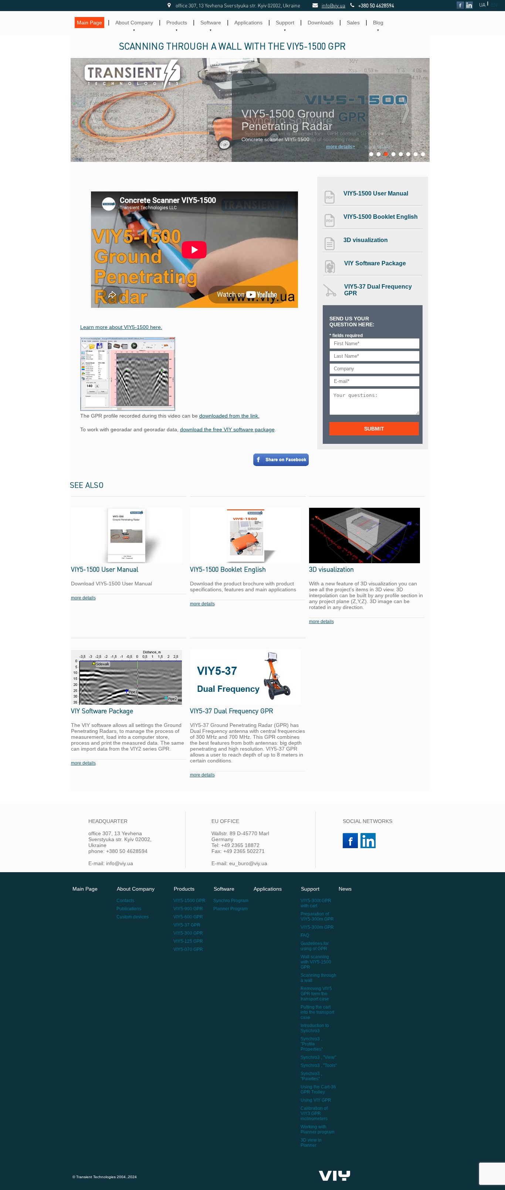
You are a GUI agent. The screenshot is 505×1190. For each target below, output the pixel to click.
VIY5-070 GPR (188, 949)
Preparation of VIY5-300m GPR (317, 916)
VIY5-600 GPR (188, 916)
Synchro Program (230, 900)
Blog (378, 23)
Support (285, 23)
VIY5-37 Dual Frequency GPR (378, 289)
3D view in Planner (311, 1143)
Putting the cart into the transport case (317, 1012)
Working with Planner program (318, 1129)
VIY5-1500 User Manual (375, 193)
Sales (353, 23)
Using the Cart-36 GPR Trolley (318, 1089)
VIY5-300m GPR (317, 927)
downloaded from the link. (229, 416)
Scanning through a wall (318, 978)
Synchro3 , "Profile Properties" (312, 1044)
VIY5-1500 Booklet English (380, 217)
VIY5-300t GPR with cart (316, 903)
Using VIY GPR (316, 1100)
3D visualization (365, 240)
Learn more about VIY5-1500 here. (121, 327)
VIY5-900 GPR (188, 908)
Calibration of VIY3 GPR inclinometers (314, 1113)
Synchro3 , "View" (318, 1057)
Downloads (320, 23)
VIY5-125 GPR (188, 941)
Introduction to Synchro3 (315, 1028)
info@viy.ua (325, 5)
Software (210, 23)
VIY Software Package (375, 263)
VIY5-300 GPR (188, 933)
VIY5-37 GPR (186, 925)
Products (176, 23)
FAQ (305, 935)
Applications (248, 23)
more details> (379, 146)
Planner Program (230, 908)
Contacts (125, 900)
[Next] (405, 110)
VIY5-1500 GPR (189, 900)
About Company (134, 23)
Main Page (89, 23)
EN (494, 4)
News (345, 889)
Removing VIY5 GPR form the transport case (316, 994)
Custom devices (132, 916)
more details (83, 598)
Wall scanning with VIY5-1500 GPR (316, 962)
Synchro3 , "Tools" (319, 1065)
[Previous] (93, 110)
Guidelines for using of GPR (315, 946)
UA (482, 4)
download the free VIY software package (227, 429)
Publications (128, 908)
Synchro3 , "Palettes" (311, 1076)
